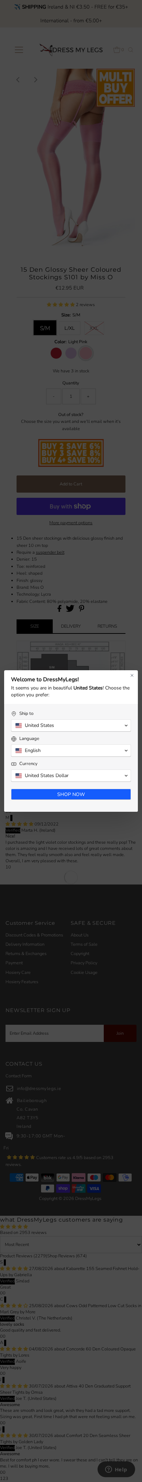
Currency (28, 764)
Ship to (26, 714)
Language (29, 739)
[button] (71, 725)
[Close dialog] (132, 675)
